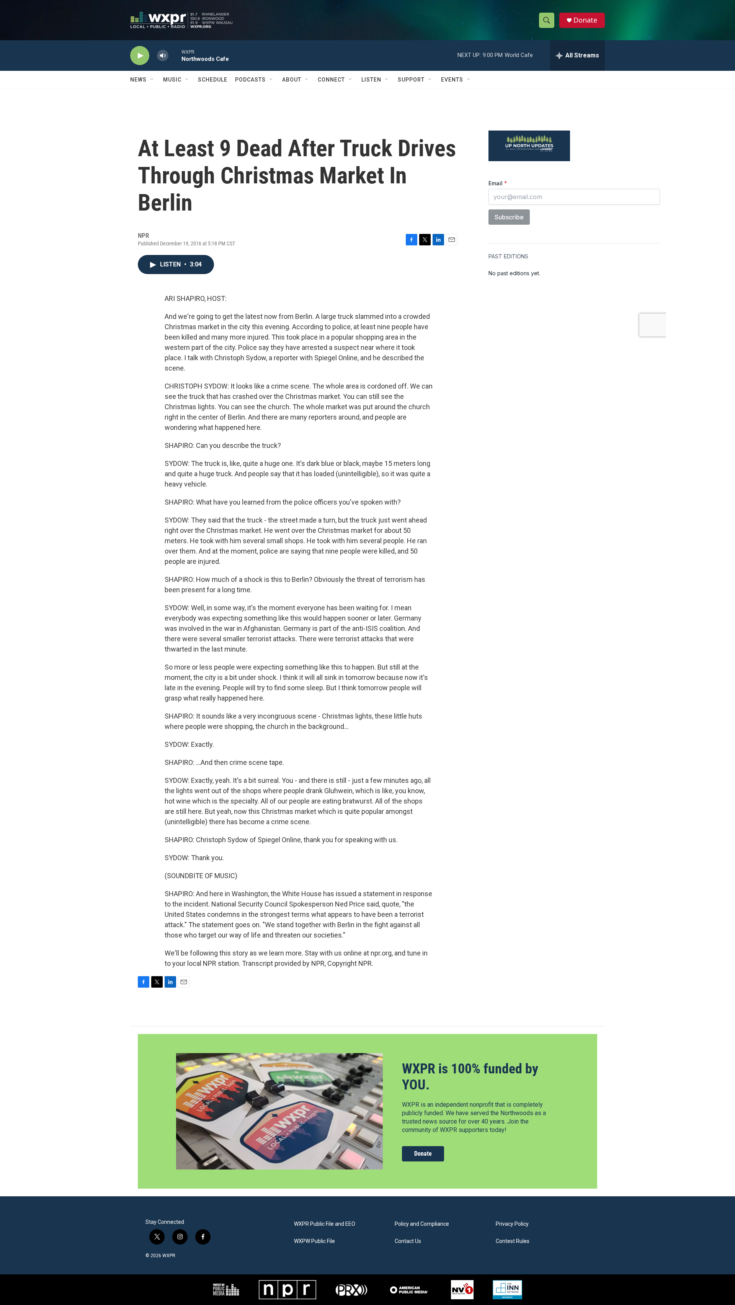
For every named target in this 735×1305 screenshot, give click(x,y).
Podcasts (250, 80)
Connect (331, 80)
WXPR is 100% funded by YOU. (470, 1077)
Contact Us (408, 1241)
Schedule (212, 80)
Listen (371, 80)
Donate (585, 20)
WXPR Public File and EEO (324, 1224)
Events (452, 80)
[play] (140, 55)
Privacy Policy (512, 1224)
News (138, 80)
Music (172, 80)
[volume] (162, 55)
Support (411, 80)
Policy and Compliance (422, 1224)
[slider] (175, 55)
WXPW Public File (314, 1241)
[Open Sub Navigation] (152, 80)
